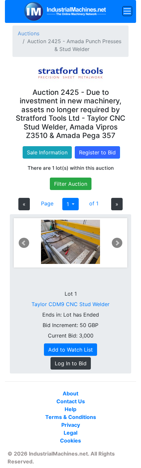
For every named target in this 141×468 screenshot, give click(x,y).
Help (70, 409)
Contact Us (70, 401)
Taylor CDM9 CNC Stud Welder (70, 304)
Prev (24, 243)
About (70, 393)
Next (117, 243)
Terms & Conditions (70, 417)
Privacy (70, 425)
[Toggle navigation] (127, 11)
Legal (70, 432)
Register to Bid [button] (97, 152)
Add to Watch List (70, 349)
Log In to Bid (71, 363)
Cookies (70, 440)
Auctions (28, 33)
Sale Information (47, 152)
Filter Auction (70, 184)
